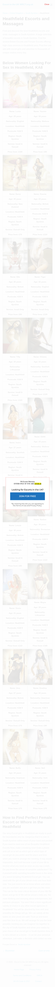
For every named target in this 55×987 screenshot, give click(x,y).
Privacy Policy (36, 506)
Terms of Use (21, 506)
